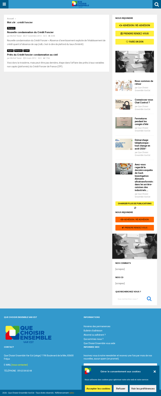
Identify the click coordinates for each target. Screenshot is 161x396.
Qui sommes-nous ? (93, 339)
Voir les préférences (143, 388)
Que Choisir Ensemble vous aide (99, 343)
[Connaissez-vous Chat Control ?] (123, 104)
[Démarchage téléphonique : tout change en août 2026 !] (123, 144)
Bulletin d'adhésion (93, 330)
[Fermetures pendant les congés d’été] (123, 122)
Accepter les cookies (98, 388)
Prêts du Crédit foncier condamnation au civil (32, 54)
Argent (10, 50)
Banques (11, 28)
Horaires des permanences (97, 326)
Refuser (120, 388)
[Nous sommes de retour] (123, 85)
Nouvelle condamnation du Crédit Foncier (30, 32)
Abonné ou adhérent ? (95, 335)
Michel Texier (16, 36)
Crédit (26, 50)
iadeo (71, 393)
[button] (154, 371)
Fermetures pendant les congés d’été (141, 121)
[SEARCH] (149, 299)
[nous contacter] (19, 365)
